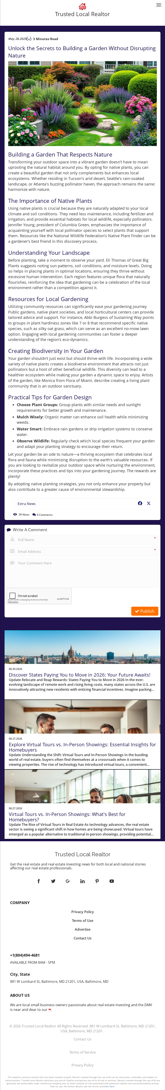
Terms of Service (82, 1052)
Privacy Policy (82, 1065)
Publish (146, 611)
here (112, 1086)
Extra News (27, 503)
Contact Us (83, 1039)
